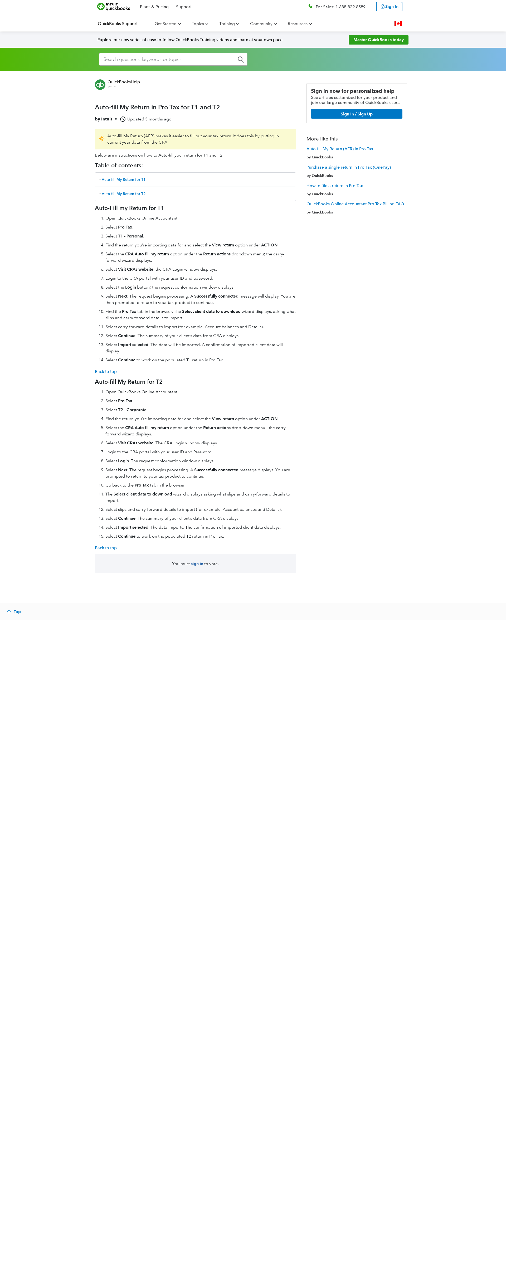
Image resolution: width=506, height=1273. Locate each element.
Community (261, 23)
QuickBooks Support (118, 23)
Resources (298, 23)
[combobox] (173, 59)
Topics (198, 23)
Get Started (166, 23)
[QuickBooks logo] (114, 7)
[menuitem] (121, 23)
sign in (197, 563)
